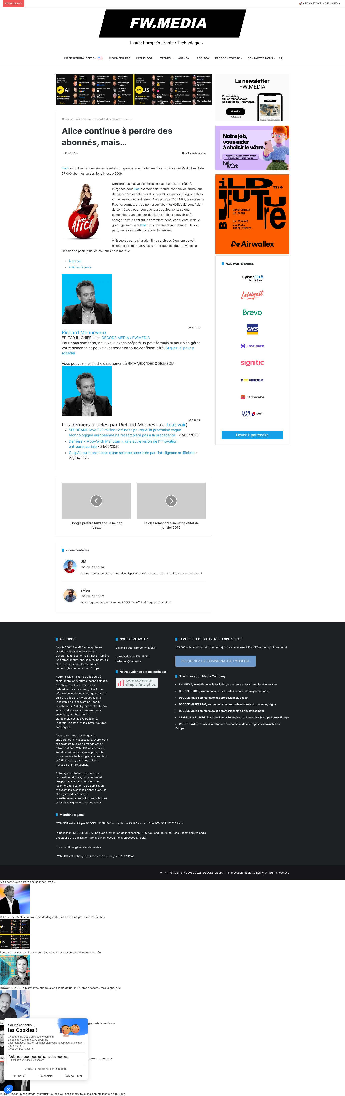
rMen (85, 590)
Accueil (69, 119)
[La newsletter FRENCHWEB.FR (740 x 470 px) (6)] (252, 120)
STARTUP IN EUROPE (192, 717)
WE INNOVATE (188, 724)
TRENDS (165, 58)
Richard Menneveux (84, 332)
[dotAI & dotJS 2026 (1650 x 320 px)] (134, 89)
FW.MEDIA (79, 647)
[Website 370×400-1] (252, 253)
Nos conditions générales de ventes (78, 847)
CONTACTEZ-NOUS (260, 58)
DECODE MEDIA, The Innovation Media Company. (233, 872)
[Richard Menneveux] (87, 323)
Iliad (65, 168)
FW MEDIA (185, 684)
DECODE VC (186, 710)
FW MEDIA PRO (120, 58)
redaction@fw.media (128, 661)
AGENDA (183, 58)
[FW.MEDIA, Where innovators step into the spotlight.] (172, 29)
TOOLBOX (203, 58)
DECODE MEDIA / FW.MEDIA (126, 338)
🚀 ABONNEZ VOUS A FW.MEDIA (319, 3)
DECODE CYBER (189, 691)
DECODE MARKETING (192, 704)
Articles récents (80, 267)
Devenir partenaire (252, 435)
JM (83, 561)
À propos (75, 261)
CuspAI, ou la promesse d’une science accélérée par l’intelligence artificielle (131, 453)
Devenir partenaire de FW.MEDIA (136, 647)
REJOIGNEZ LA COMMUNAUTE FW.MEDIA (215, 661)
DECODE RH (186, 697)
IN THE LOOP (144, 58)
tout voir (176, 425)
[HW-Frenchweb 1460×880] (252, 169)
